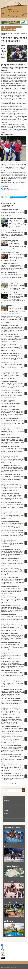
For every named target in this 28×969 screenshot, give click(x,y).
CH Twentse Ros (10, 881)
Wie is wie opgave (8, 816)
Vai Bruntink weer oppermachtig (9, 263)
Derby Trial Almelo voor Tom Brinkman (11, 549)
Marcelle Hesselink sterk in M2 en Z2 (11, 773)
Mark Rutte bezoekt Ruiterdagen (9, 240)
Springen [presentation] (13, 27)
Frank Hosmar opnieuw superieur (10, 568)
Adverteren (6, 800)
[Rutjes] (14, 22)
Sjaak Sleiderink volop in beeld (9, 293)
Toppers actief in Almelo (7, 305)
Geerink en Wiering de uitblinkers (10, 586)
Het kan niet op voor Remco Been (10, 446)
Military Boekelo (10, 902)
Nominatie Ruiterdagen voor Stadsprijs (11, 316)
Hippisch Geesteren (12, 828)
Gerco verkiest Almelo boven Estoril (10, 605)
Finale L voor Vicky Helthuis (8, 540)
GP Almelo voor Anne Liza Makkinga (11, 353)
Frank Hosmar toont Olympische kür (10, 474)
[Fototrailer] (3, 952)
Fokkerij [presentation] (14, 29)
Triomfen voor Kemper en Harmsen (10, 717)
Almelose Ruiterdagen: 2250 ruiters (10, 680)
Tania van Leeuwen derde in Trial (10, 391)
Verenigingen (7, 813)
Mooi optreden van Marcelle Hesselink (11, 512)
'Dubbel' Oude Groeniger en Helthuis (11, 624)
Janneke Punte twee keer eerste (9, 652)
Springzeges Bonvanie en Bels (9, 362)
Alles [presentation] (3, 27)
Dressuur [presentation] (19, 27)
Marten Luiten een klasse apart (9, 209)
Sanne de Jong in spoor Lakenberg (10, 698)
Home (5, 797)
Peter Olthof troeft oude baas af (9, 577)
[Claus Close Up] (3, 949)
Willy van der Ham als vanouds (9, 764)
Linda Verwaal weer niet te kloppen (10, 231)
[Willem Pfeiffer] (3, 955)
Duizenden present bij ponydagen (10, 521)
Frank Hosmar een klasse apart (9, 633)
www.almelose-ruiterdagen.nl (7, 184)
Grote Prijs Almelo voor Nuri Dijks (10, 558)
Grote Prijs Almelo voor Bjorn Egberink (11, 428)
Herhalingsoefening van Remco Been (11, 642)
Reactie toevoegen (14, 189)
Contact (6, 820)
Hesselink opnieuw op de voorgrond (11, 484)
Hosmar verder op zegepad (8, 614)
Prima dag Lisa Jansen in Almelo (10, 493)
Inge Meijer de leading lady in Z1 (9, 456)
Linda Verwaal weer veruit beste (9, 282)
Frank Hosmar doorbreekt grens (9, 325)
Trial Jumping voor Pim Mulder (9, 334)
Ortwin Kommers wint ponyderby (10, 670)
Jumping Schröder (11, 866)
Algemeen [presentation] (7, 27)
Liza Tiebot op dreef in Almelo (9, 596)
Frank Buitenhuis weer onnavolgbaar (11, 502)
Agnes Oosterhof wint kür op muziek (11, 726)
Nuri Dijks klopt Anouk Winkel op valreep (12, 708)
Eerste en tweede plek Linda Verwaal (11, 745)
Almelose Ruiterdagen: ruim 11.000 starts (12, 530)
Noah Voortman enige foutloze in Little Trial (13, 218)
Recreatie (6, 810)
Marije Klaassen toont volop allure (10, 437)
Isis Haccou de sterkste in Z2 (9, 272)
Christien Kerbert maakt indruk (9, 381)
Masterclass (9, 846)
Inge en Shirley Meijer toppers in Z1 (10, 418)
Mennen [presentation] (9, 29)
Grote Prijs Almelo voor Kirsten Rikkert (11, 736)
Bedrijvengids (7, 803)
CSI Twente (8, 921)
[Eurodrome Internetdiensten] (14, 197)
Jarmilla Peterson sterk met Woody (10, 372)
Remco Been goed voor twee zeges (10, 465)
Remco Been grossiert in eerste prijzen (11, 689)
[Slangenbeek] (3, 958)
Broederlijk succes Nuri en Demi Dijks (11, 754)
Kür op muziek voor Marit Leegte (10, 661)
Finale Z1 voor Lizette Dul (8, 400)
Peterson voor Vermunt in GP (9, 344)
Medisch (6, 807)
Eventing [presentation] (4, 29)
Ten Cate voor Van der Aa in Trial (10, 409)
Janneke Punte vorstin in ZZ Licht (10, 252)
